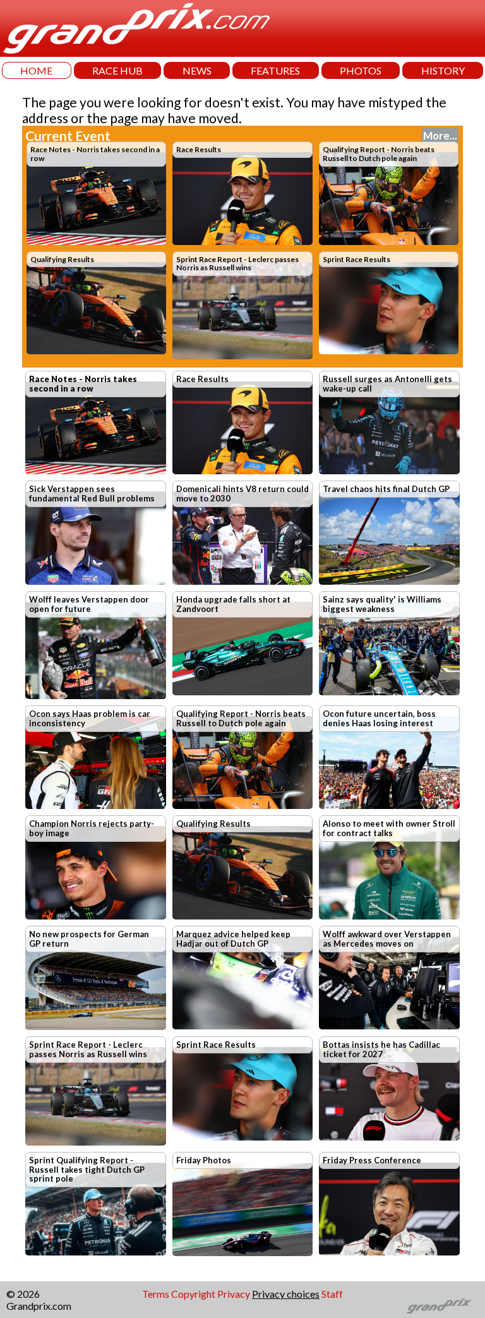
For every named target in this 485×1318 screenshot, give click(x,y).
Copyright (193, 1294)
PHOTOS (360, 70)
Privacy (233, 1294)
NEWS (197, 70)
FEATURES (275, 70)
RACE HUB (117, 70)
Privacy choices (286, 1294)
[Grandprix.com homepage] (439, 1306)
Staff (332, 1294)
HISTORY (443, 70)
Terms (155, 1294)
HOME (36, 70)
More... (440, 135)
